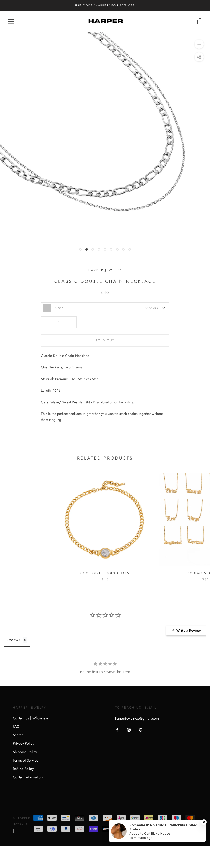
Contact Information (28, 777)
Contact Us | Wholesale (30, 718)
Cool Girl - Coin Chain (105, 573)
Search (18, 734)
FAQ (16, 726)
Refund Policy (23, 768)
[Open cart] (199, 21)
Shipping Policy (25, 751)
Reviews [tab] (13, 639)
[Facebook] (117, 729)
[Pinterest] (140, 729)
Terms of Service (25, 760)
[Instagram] (129, 729)
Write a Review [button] (188, 630)
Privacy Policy (23, 743)
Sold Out (104, 340)
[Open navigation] (11, 21)
